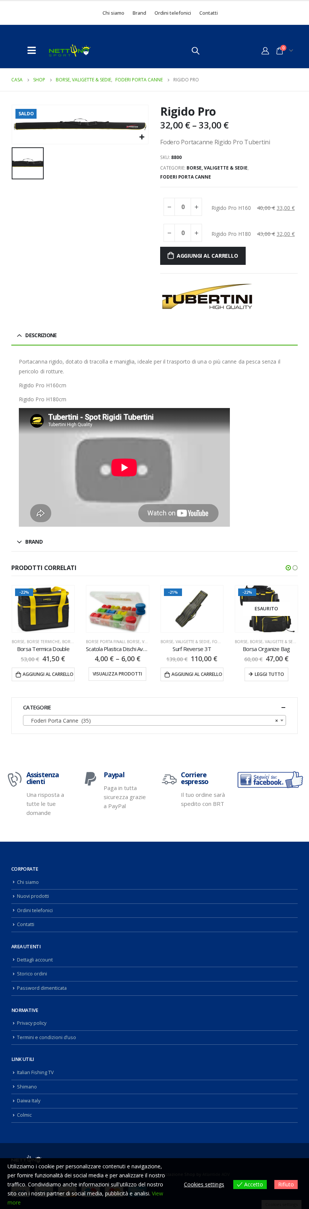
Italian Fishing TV (35, 1072)
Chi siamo (113, 12)
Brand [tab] (34, 541)
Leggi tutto (195, 674)
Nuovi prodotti (33, 896)
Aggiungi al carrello (207, 255)
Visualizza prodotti (42, 674)
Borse (166, 641)
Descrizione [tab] (41, 335)
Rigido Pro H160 (231, 207)
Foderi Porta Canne (185, 177)
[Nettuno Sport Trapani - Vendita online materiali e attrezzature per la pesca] (69, 50)
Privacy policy (31, 1023)
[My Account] (265, 50)
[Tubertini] (207, 296)
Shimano (27, 1087)
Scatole (294, 641)
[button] (288, 567)
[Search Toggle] (195, 50)
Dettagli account (35, 960)
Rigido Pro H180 (231, 233)
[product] (43, 608)
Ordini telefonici (172, 12)
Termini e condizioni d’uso (46, 1037)
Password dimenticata (42, 988)
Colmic (24, 1115)
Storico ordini (32, 974)
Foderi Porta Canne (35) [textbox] (152, 720)
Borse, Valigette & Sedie (217, 168)
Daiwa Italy (28, 1100)
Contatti (208, 12)
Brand (139, 12)
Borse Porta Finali (30, 641)
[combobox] (154, 720)
